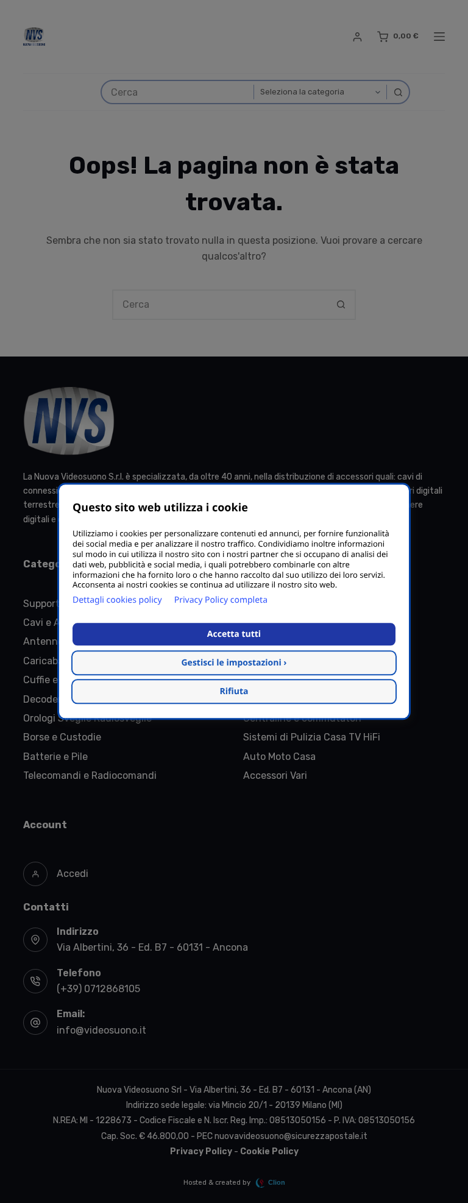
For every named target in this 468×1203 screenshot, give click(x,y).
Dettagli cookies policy (117, 600)
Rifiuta (234, 692)
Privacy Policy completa (221, 600)
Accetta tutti (234, 635)
